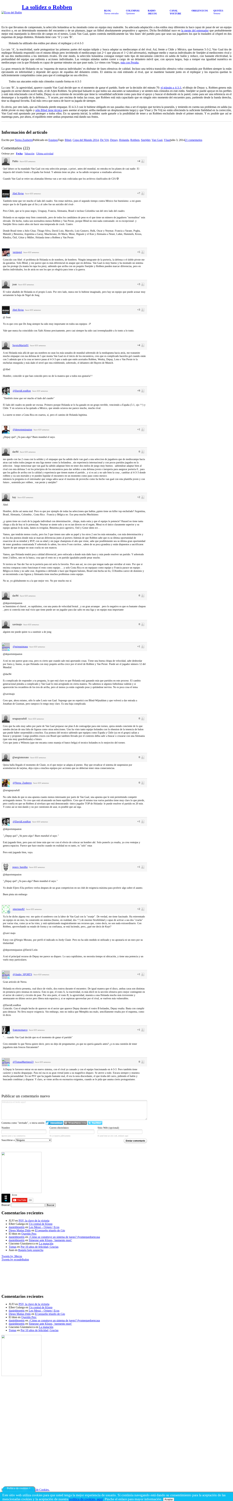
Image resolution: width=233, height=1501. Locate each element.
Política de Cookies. (38, 1489)
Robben (134, 140)
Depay (114, 140)
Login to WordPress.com (75, 1123)
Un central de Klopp (40, 1223)
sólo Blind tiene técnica (48, 110)
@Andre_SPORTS (22, 974)
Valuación (29, 153)
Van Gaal (157, 140)
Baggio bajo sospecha (30, 1250)
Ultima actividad (44, 153)
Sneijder (145, 140)
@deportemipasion (22, 429)
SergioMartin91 (20, 345)
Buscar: (5, 1204)
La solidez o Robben (47, 7)
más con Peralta (130, 62)
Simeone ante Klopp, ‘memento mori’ (50, 1240)
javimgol (17, 252)
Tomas (12, 1246)
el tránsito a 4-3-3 (171, 87)
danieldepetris (17, 1227)
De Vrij (104, 140)
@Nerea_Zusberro (22, 783)
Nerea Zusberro (24, 140)
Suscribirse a (8, 1140)
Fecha (19, 153)
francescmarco (20, 1030)
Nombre (5, 1127)
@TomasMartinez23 (23, 1062)
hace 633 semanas (27, 161)
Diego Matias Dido (20, 1230)
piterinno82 (19, 909)
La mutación (46, 1243)
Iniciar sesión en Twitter (95, 1123)
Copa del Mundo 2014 (86, 140)
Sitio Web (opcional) (108, 1127)
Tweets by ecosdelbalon (15, 1259)
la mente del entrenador (195, 30)
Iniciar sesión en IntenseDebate (54, 1123)
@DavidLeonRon (22, 390)
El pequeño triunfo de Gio (50, 1230)
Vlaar (167, 140)
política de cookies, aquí (86, 1499)
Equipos (53, 140)
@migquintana (20, 646)
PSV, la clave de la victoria (34, 1220)
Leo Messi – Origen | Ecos (44, 1227)
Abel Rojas (18, 193)
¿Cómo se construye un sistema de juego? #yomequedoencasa (64, 1236)
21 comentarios (193, 140)
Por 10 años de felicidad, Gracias (39, 1246)
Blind (68, 140)
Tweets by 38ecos (11, 1256)
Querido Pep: (29, 1233)
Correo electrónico (59, 1127)
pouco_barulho (20, 867)
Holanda (124, 140)
